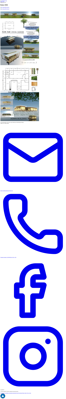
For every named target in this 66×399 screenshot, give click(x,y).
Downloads (20, 393)
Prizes (17, 393)
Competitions (7, 393)
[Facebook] (33, 323)
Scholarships (11, 393)
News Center (29, 393)
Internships (14, 393)
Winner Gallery (24, 393)
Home (1, 1)
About (3, 393)
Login (3, 1)
